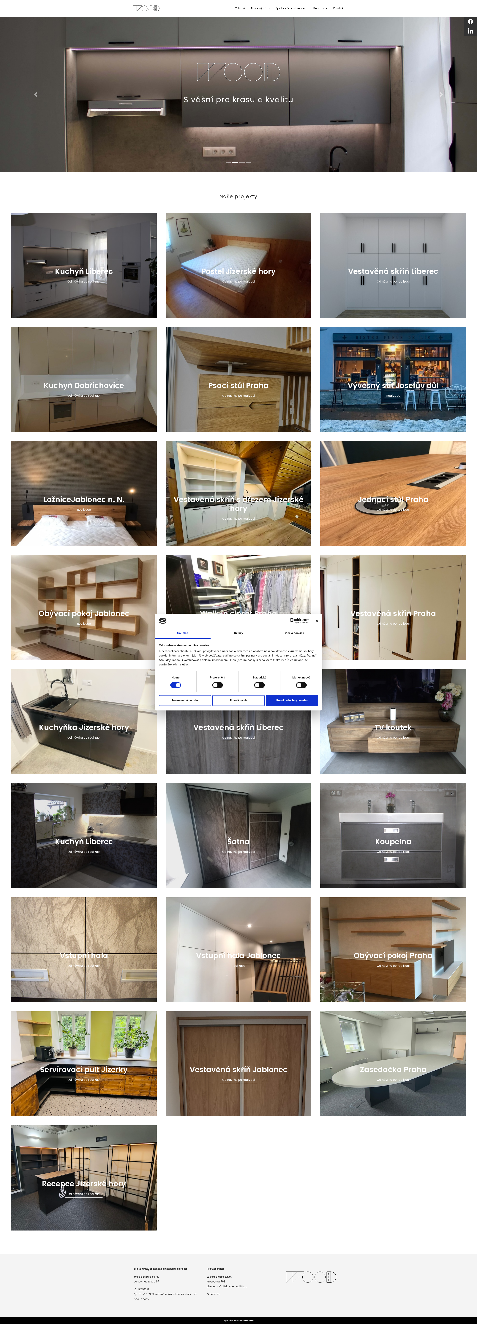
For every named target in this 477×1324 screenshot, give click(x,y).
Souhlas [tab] (182, 633)
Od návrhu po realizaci (83, 281)
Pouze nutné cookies (185, 700)
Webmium (247, 1320)
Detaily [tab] (238, 633)
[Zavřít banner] (317, 620)
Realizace (320, 8)
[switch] (217, 685)
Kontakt (339, 8)
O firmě (240, 8)
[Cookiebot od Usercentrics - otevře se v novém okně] (292, 621)
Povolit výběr (238, 700)
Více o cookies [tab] (294, 633)
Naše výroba (260, 8)
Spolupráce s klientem (291, 8)
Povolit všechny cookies (292, 700)
